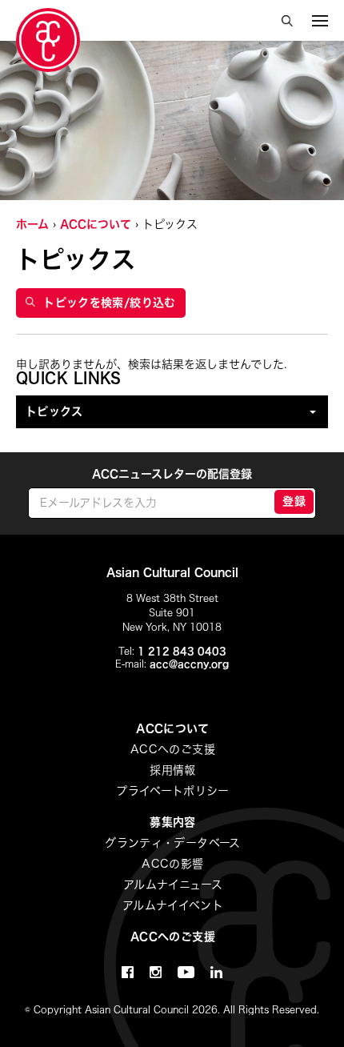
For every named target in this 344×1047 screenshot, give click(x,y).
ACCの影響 (172, 863)
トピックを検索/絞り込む (109, 302)
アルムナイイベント (172, 905)
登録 (294, 501)
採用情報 (172, 770)
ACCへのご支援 (172, 749)
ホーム (32, 224)
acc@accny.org (189, 663)
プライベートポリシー (173, 790)
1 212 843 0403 (182, 651)
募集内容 (172, 822)
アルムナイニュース (172, 884)
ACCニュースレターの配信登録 (172, 473)
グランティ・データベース (172, 842)
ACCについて (95, 224)
